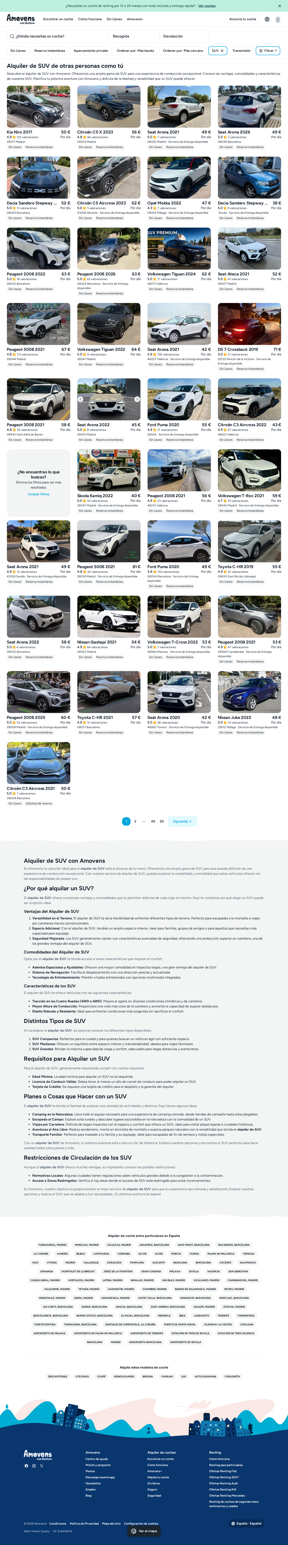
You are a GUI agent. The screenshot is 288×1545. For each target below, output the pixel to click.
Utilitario (82, 1376)
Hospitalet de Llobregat (78, 1271)
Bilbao (80, 1253)
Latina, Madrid (112, 1280)
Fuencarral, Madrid (52, 1244)
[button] (281, 6)
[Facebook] (26, 1465)
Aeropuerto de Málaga (50, 1333)
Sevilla (194, 1271)
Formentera (246, 1315)
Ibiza (182, 1315)
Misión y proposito (98, 1465)
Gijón (159, 1253)
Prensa (90, 1471)
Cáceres (225, 1262)
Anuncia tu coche (242, 19)
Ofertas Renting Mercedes (227, 1495)
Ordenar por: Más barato (135, 51)
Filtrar (270, 51)
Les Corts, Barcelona (58, 1306)
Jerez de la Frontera (118, 1271)
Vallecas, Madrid (119, 1244)
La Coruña (41, 1253)
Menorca (164, 1315)
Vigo (35, 1262)
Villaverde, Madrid (57, 1289)
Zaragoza (114, 1262)
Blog (89, 1495)
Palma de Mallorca (220, 1253)
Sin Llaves (114, 19)
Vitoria (52, 1262)
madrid (116, 1342)
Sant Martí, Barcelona (194, 1244)
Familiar (167, 1376)
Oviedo (194, 1253)
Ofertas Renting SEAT (224, 1477)
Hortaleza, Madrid (81, 1280)
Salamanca (248, 1262)
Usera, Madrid (83, 1298)
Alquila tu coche (158, 1477)
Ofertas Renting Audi (223, 1483)
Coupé (101, 1376)
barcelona (94, 1342)
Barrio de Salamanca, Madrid (195, 1289)
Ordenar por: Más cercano (183, 51)
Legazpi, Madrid (204, 1306)
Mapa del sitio (111, 1523)
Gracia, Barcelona (129, 1306)
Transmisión (241, 51)
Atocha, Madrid (234, 1306)
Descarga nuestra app (100, 1477)
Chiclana (247, 1324)
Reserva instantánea (49, 51)
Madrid (70, 1262)
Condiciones (57, 1523)
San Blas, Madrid (173, 1280)
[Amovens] (21, 19)
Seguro (152, 1489)
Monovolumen (124, 1376)
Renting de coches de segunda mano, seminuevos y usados (234, 1504)
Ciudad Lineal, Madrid (45, 1280)
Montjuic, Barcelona (234, 1298)
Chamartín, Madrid (121, 1289)
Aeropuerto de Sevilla (185, 1342)
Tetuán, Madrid (88, 1289)
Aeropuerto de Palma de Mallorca (98, 1333)
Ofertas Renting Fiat (223, 1471)
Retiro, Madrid (234, 1289)
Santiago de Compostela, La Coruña (130, 1324)
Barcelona (203, 1262)
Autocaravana (205, 1376)
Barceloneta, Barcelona (50, 1315)
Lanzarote (201, 1315)
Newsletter (93, 1483)
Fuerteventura (45, 1324)
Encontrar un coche (58, 19)
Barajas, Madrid (142, 1280)
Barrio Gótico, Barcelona (95, 1315)
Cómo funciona (90, 19)
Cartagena (101, 1253)
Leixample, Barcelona (154, 1244)
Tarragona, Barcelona (80, 1324)
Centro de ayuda (97, 1459)
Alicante (158, 1262)
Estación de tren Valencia (236, 1333)
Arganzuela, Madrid (115, 1298)
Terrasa (248, 1253)
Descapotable (57, 1376)
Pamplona (137, 1262)
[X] (41, 1465)
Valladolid (91, 1262)
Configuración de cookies (141, 1523)
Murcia (176, 1253)
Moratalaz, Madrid (52, 1298)
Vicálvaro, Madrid (206, 1280)
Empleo (91, 1489)
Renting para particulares (226, 1465)
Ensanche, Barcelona (195, 1298)
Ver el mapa (148, 1531)
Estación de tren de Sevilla (190, 1333)
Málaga (175, 1271)
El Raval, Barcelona (135, 1315)
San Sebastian (238, 1271)
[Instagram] (33, 1465)
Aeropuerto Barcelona (145, 1342)
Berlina (148, 1376)
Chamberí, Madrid (155, 1289)
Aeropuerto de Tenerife (147, 1333)
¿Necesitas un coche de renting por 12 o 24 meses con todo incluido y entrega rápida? (140, 6)
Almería (62, 1253)
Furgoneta (232, 1376)
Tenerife (223, 1315)
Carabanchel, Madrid (243, 1280)
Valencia (213, 1271)
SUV (215, 51)
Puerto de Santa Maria (179, 1324)
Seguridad (154, 1495)
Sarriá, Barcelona (94, 1306)
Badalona (180, 1262)
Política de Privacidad (84, 1523)
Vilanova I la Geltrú (218, 1324)
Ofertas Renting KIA (222, 1489)
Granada (46, 1271)
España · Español (249, 1523)
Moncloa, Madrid (87, 1244)
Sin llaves (153, 1483)
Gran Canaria (151, 1271)
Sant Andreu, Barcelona (168, 1306)
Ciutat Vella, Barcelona (155, 1298)
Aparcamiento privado (91, 51)
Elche (143, 1253)
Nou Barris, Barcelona (234, 1244)
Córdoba (124, 1253)
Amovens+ (135, 19)
